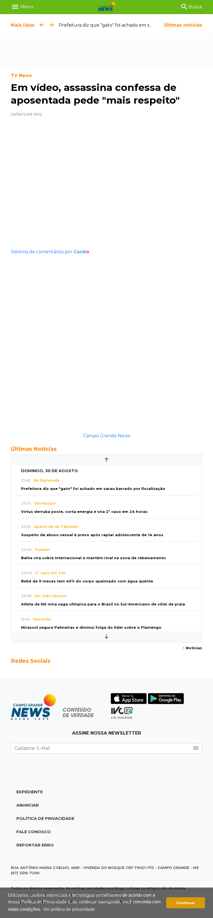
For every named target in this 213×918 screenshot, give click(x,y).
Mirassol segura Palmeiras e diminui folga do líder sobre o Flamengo (91, 627)
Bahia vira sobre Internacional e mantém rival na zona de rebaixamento (93, 558)
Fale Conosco (33, 831)
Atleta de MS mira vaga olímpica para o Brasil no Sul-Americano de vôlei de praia (103, 604)
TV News (21, 75)
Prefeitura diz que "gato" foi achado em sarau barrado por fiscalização (136, 25)
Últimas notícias (183, 25)
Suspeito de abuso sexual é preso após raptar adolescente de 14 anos (92, 535)
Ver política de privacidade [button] (69, 909)
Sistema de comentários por (50, 251)
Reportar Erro (35, 845)
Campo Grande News (106, 435)
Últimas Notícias (34, 449)
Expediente (29, 791)
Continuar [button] (185, 903)
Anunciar (27, 805)
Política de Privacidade (45, 818)
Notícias (192, 648)
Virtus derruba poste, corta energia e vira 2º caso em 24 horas (84, 512)
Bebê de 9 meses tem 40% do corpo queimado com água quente (87, 581)
